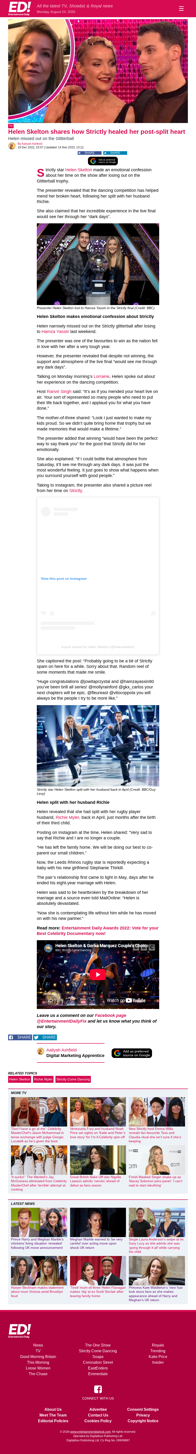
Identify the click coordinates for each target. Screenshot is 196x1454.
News (38, 1345)
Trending (157, 1351)
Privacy (143, 1415)
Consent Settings (143, 1409)
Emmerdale (98, 1374)
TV (11, 126)
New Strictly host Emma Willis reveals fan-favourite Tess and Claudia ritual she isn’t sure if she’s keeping (155, 1135)
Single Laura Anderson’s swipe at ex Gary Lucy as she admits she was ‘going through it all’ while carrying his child (156, 1245)
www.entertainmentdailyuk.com (90, 1431)
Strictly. (76, 490)
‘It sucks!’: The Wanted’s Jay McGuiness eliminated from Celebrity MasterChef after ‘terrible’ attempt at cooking (39, 1183)
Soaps (98, 1357)
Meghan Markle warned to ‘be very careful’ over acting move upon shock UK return (96, 1243)
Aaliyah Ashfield (32, 143)
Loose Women (38, 1368)
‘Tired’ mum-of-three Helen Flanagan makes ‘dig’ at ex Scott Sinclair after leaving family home (98, 1292)
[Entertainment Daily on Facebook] (98, 1389)
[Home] (19, 8)
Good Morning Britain (38, 1357)
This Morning (38, 1362)
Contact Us (98, 1415)
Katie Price (158, 1357)
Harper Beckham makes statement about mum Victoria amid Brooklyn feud (37, 1292)
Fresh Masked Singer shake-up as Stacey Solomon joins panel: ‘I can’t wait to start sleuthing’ (155, 1181)
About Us (53, 1409)
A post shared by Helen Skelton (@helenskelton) (98, 647)
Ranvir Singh (59, 391)
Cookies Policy (98, 1421)
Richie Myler (67, 817)
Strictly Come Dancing (73, 1079)
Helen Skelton (78, 169)
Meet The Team (53, 1415)
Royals (158, 1345)
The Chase (38, 1374)
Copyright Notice (143, 1421)
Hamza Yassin (55, 331)
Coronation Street (98, 1362)
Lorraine (101, 376)
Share (90, 153)
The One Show (98, 1345)
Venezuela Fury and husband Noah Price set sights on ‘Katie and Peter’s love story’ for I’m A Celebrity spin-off (97, 1133)
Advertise (98, 1409)
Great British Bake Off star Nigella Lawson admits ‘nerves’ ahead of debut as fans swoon (95, 1181)
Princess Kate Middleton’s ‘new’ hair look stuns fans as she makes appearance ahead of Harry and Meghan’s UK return (156, 1294)
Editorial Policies (53, 1421)
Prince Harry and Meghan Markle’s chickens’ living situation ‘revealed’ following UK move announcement (37, 1243)
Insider (158, 1362)
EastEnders (98, 1368)
